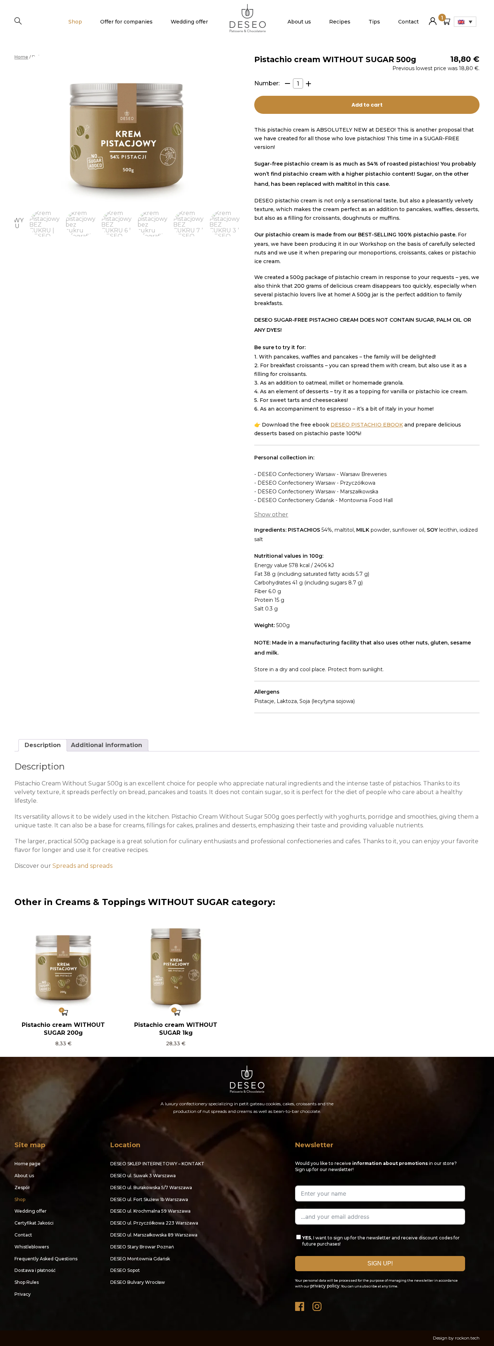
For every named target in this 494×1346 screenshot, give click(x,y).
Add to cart (367, 104)
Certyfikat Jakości (34, 1223)
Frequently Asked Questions (45, 1258)
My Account (432, 18)
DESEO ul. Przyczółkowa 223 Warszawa (154, 1223)
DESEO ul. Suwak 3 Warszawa (143, 1175)
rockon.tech (467, 1338)
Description (43, 745)
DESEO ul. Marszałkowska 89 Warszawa (153, 1235)
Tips (374, 21)
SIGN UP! (380, 1263)
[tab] (42, 745)
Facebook (300, 1304)
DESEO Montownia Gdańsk (140, 1258)
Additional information (106, 745)
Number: (267, 83)
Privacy (22, 1294)
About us (299, 21)
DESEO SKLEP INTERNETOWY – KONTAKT (157, 1163)
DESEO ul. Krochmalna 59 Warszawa (150, 1211)
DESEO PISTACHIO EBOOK (367, 424)
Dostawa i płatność (35, 1270)
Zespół (21, 1187)
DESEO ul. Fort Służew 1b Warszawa (149, 1199)
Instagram (317, 1304)
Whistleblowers (31, 1246)
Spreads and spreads (82, 865)
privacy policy (325, 1286)
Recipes (339, 21)
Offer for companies (126, 21)
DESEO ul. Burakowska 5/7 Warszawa (151, 1187)
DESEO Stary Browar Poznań (142, 1246)
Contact (408, 21)
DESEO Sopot (125, 1270)
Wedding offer (189, 21)
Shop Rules (26, 1282)
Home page (27, 1163)
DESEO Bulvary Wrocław (137, 1282)
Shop (75, 21)
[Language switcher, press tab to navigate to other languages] (465, 22)
